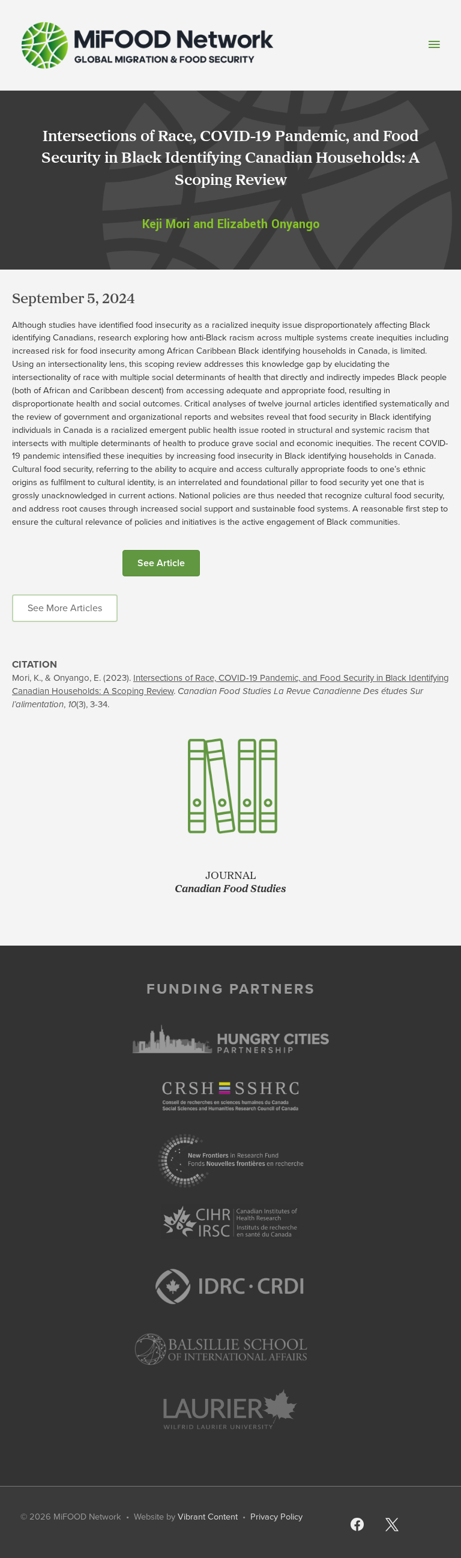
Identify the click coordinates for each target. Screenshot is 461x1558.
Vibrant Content (208, 1516)
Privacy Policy (276, 1516)
